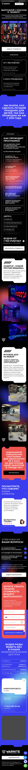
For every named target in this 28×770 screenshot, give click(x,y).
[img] (25, 765)
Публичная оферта (8, 765)
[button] (19, 4)
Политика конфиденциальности (12, 763)
